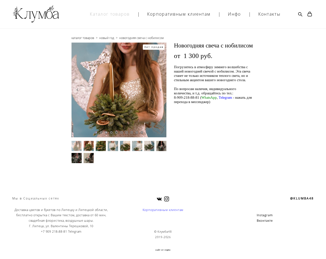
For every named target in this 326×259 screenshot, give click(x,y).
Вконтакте (265, 221)
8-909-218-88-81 (186, 97)
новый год (106, 38)
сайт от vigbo (163, 250)
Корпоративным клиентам (179, 14)
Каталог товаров (110, 14)
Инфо (234, 14)
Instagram (265, 215)
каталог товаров (83, 38)
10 (142, 132)
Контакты (269, 14)
